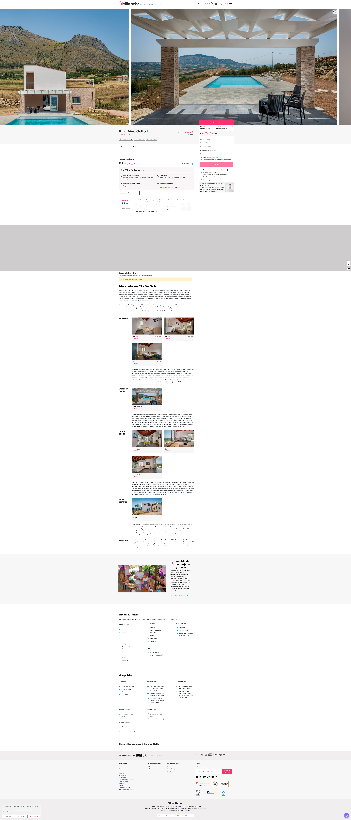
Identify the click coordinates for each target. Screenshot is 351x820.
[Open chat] (346, 815)
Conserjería (122, 775)
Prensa (121, 785)
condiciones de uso (213, 157)
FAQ (120, 771)
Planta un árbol (123, 781)
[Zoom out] (348, 264)
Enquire (216, 164)
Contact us (122, 769)
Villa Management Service (126, 779)
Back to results (125, 147)
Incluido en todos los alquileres (179, 595)
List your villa (122, 777)
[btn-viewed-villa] (221, 3)
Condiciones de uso (172, 767)
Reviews (135, 147)
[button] (156, 286)
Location (144, 147)
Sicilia (122, 134)
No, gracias (21, 816)
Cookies (169, 771)
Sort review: (122, 193)
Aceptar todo (34, 816)
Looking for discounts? (227, 771)
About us (121, 767)
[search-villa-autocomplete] (212, 3)
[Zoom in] (348, 262)
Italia (149, 769)
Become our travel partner (126, 789)
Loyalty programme (124, 787)
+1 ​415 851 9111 (205, 185)
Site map (121, 773)
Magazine (121, 783)
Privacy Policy (171, 769)
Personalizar (8, 816)
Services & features (156, 147)
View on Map (128, 134)
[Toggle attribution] (349, 269)
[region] (175, 248)
